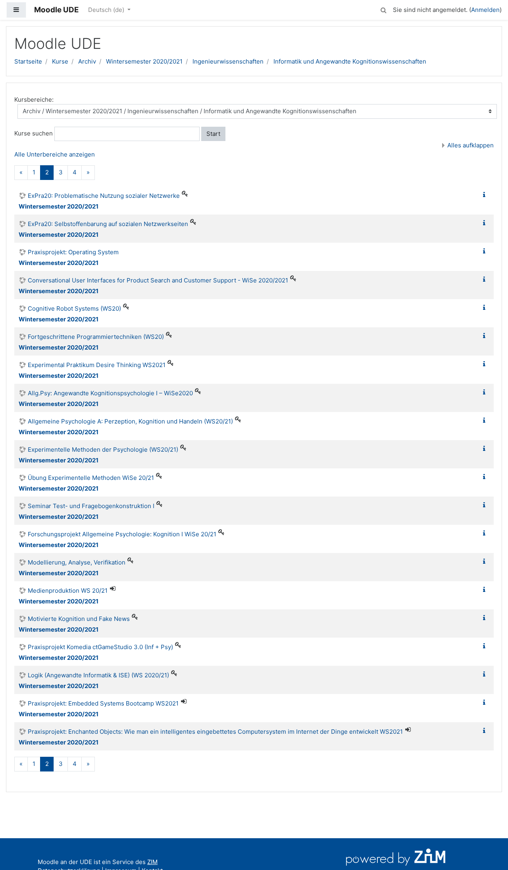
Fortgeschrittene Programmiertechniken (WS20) (96, 336)
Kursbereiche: (34, 99)
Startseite (28, 61)
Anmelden (485, 10)
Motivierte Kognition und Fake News (79, 619)
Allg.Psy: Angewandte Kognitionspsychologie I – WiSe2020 (110, 393)
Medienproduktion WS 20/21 (68, 590)
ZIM (152, 862)
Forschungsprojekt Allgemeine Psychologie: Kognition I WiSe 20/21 (122, 534)
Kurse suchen (33, 133)
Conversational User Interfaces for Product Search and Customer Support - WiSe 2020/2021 (158, 280)
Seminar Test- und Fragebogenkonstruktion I (91, 506)
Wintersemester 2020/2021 (144, 61)
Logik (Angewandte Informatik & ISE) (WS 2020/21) (98, 675)
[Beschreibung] (486, 195)
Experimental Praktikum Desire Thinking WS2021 (96, 365)
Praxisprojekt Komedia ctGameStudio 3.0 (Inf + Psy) (100, 647)
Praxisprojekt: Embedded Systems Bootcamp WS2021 (103, 703)
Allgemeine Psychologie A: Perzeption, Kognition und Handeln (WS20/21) (130, 421)
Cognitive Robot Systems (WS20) (74, 308)
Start (213, 133)
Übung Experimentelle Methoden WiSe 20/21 (91, 477)
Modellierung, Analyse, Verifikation (76, 562)
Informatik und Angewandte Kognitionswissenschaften (349, 61)
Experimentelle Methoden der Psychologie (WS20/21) (103, 449)
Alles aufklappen (470, 145)
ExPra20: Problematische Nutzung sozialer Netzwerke (104, 195)
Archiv (87, 61)
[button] (383, 9)
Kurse (60, 61)
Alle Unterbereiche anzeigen (54, 154)
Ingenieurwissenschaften (228, 61)
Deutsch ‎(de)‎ (107, 10)
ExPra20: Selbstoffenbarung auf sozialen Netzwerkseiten (108, 224)
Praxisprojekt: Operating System (73, 252)
